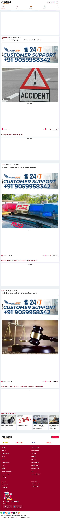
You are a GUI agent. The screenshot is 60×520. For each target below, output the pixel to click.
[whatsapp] (1, 512)
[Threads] (16, 512)
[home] (6, 2)
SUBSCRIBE (55, 437)
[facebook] (4, 512)
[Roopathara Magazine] (19, 442)
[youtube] (6, 512)
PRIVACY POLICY (35, 484)
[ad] (30, 54)
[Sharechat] (19, 512)
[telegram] (9, 512)
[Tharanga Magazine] (5, 442)
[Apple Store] (7, 506)
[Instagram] (11, 512)
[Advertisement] (30, 24)
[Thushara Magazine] (34, 442)
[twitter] (14, 512)
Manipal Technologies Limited (23, 517)
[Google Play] (17, 506)
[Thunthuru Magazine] (48, 442)
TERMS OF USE (35, 486)
